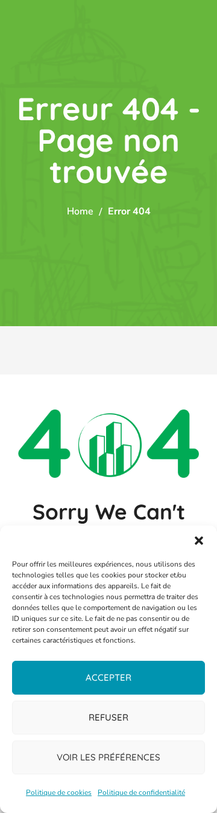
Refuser (108, 717)
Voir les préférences (108, 757)
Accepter (108, 677)
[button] (199, 541)
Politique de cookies (59, 792)
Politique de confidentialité (141, 792)
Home (80, 211)
